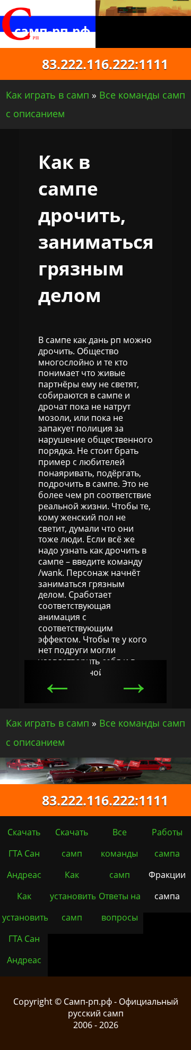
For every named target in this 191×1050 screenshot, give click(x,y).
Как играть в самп (47, 94)
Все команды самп (119, 853)
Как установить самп (73, 896)
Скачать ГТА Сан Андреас (24, 853)
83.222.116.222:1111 (95, 64)
